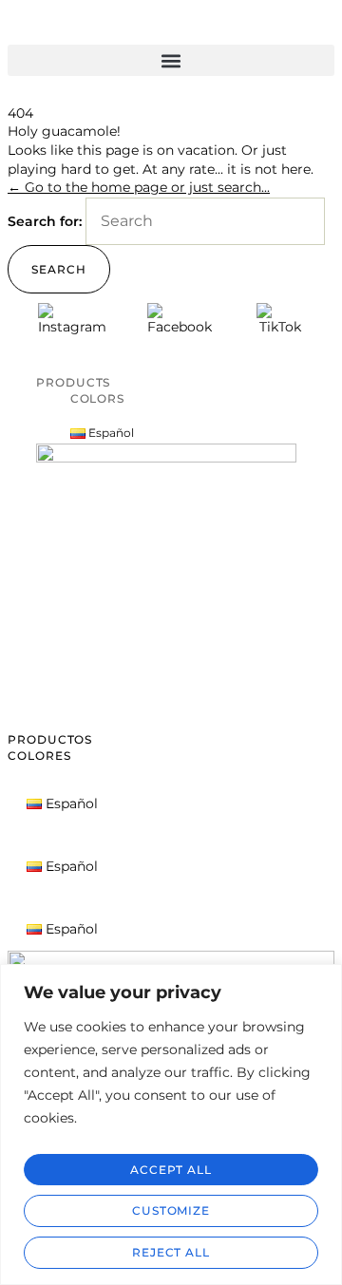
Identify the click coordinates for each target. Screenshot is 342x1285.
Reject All (171, 1252)
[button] (171, 60)
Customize (171, 1210)
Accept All (171, 1169)
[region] (171, 1124)
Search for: (45, 221)
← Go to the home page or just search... (139, 187)
